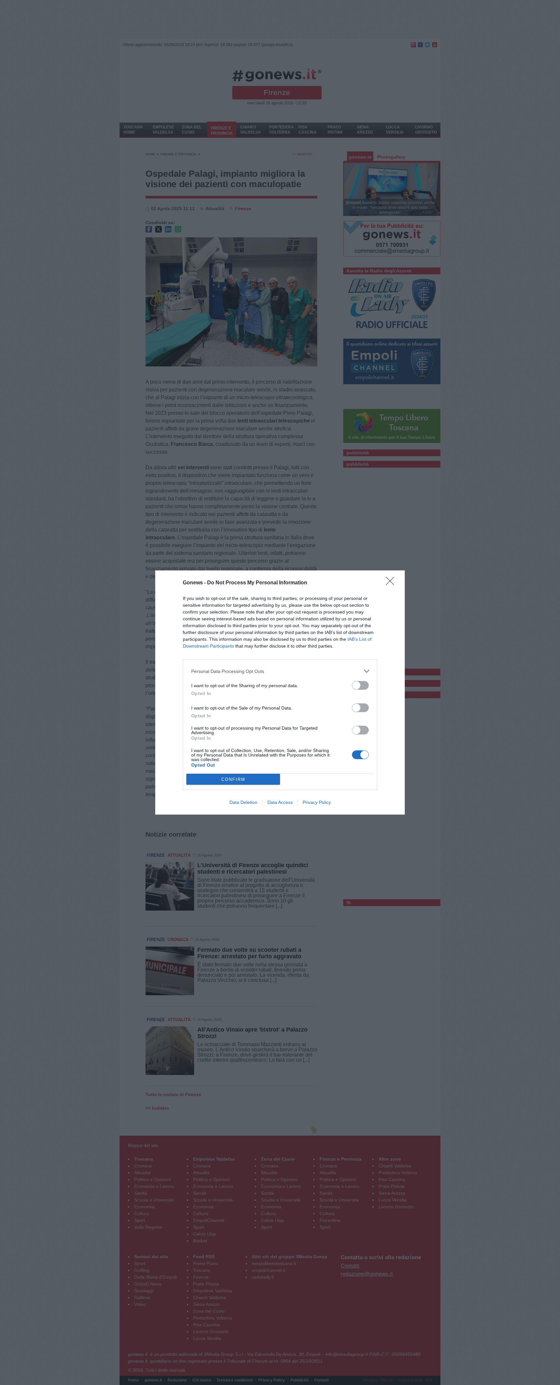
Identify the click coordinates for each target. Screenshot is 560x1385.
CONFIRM (233, 779)
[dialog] (280, 692)
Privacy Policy (317, 802)
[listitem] (280, 671)
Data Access (280, 802)
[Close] (392, 583)
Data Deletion (243, 802)
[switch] (360, 685)
